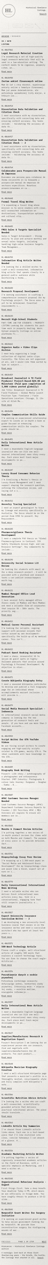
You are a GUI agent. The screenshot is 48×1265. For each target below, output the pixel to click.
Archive (5, 36)
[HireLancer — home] (9, 11)
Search (43, 14)
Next (44, 1241)
